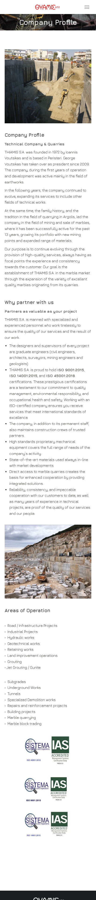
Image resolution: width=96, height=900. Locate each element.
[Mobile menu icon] (86, 7)
